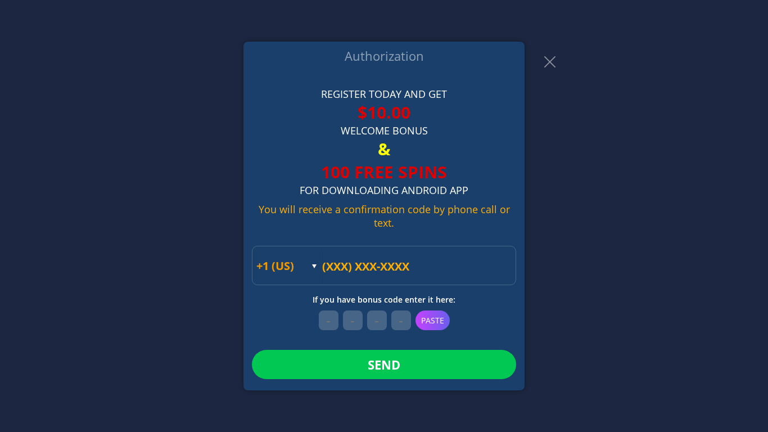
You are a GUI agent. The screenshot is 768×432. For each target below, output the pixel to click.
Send (384, 364)
